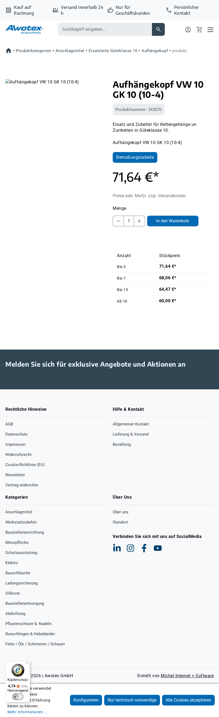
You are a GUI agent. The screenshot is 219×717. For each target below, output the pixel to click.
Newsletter (15, 474)
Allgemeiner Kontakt (131, 424)
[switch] (18, 696)
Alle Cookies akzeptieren (188, 700)
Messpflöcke (17, 542)
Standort (120, 522)
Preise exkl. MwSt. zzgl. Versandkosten (149, 195)
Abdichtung (15, 613)
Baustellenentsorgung (24, 603)
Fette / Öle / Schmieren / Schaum (35, 644)
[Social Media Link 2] (130, 548)
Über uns (120, 512)
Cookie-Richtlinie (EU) (25, 464)
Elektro (11, 562)
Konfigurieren (86, 700)
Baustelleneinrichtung (24, 532)
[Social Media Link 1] (117, 548)
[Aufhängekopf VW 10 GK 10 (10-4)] (55, 136)
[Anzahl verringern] (118, 221)
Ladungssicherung (21, 583)
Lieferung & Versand (130, 434)
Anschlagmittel (18, 512)
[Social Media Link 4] (158, 548)
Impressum (15, 444)
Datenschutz (16, 434)
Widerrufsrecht (18, 454)
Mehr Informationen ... (27, 712)
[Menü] (210, 29)
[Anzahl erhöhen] (139, 221)
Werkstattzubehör (21, 522)
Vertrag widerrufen (21, 485)
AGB (9, 424)
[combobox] (105, 29)
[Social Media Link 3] (144, 548)
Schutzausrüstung (21, 552)
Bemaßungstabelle (135, 157)
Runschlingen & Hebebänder (30, 633)
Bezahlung (122, 444)
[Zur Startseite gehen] (24, 29)
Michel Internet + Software (187, 675)
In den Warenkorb (172, 220)
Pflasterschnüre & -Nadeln (28, 623)
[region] (56, 136)
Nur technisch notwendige (132, 700)
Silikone (12, 593)
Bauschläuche (17, 573)
